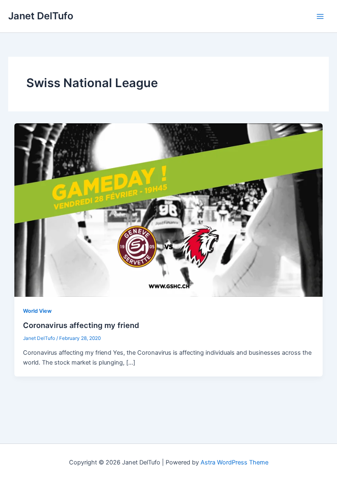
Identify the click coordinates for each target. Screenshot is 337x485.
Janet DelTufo (40, 16)
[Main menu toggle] (320, 16)
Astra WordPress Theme (234, 462)
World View (37, 311)
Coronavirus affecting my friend (81, 325)
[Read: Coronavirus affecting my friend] (168, 209)
